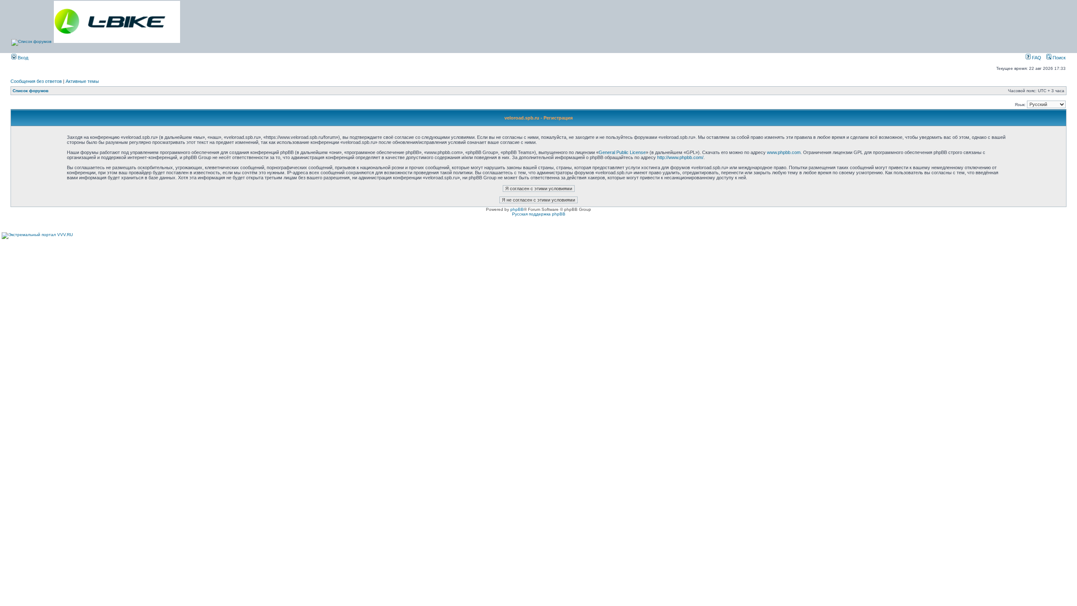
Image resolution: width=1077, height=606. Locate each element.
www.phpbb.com (784, 152)
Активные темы (82, 81)
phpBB (517, 209)
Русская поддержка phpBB (538, 214)
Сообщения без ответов (36, 81)
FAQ (1036, 57)
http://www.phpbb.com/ (680, 157)
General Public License (622, 152)
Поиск (1058, 57)
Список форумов (30, 90)
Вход (22, 57)
